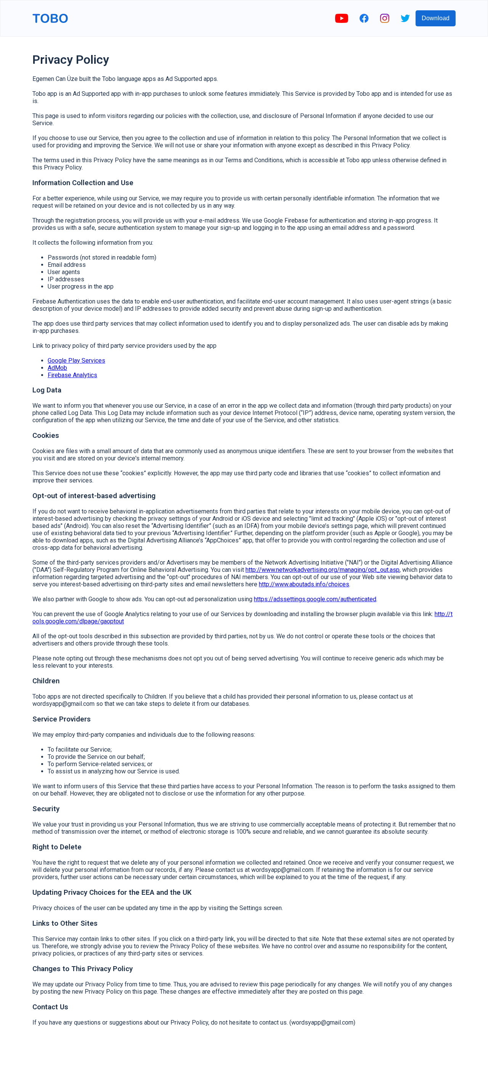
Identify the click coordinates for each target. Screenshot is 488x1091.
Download (435, 18)
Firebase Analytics (72, 375)
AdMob (57, 367)
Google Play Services (76, 360)
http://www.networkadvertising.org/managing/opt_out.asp (323, 569)
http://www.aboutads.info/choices (304, 584)
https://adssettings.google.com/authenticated (315, 599)
